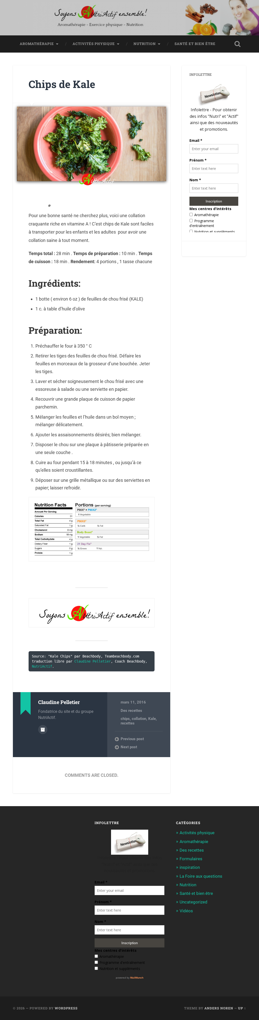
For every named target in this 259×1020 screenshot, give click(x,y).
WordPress (66, 1008)
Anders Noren (218, 1008)
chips (125, 718)
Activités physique (94, 43)
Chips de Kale (62, 84)
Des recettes (131, 710)
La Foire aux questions (201, 876)
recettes (128, 723)
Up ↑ (242, 1008)
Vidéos (186, 910)
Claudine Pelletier (92, 661)
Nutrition (145, 43)
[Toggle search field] (237, 44)
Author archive (42, 729)
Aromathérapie (37, 43)
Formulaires (191, 858)
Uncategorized (193, 901)
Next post (129, 747)
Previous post (132, 739)
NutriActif (42, 666)
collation (139, 718)
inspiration (190, 867)
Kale (152, 718)
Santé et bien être (195, 43)
